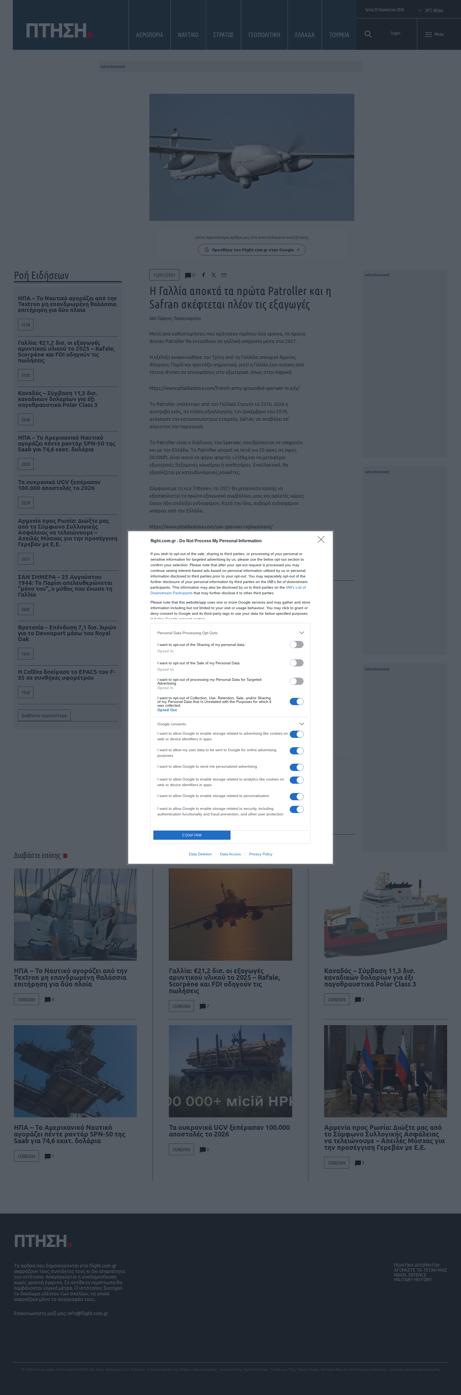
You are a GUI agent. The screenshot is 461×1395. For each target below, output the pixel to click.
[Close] (323, 541)
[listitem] (230, 633)
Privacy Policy (260, 854)
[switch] (297, 644)
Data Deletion (200, 854)
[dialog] (230, 697)
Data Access (230, 854)
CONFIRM (192, 835)
